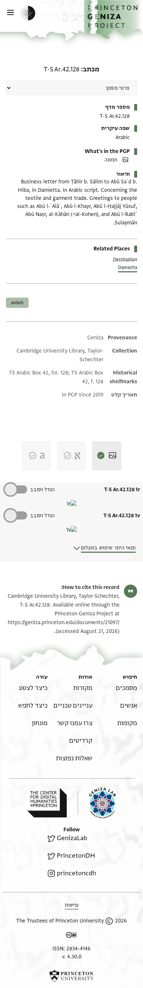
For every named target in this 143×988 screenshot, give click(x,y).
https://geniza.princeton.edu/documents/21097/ (64, 622)
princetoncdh (76, 873)
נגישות (71, 905)
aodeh (17, 303)
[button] (113, 19)
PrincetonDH (76, 855)
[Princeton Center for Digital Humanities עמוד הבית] (47, 802)
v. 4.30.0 (71, 956)
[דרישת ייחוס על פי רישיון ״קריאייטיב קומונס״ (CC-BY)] (71, 936)
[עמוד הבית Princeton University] (71, 976)
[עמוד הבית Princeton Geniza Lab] (97, 803)
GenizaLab (72, 838)
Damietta (127, 268)
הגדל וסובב (42, 489)
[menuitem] (126, 688)
